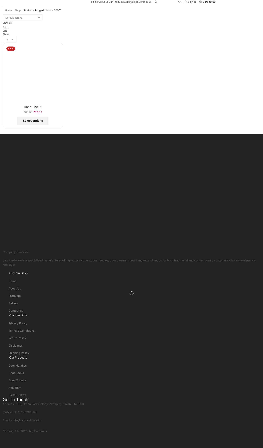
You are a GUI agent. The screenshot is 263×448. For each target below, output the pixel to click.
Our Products (116, 1)
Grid (5, 27)
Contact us (144, 1)
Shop (18, 10)
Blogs (135, 1)
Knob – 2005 (32, 107)
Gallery (128, 1)
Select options (33, 120)
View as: (7, 22)
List (5, 30)
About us (103, 1)
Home (94, 1)
